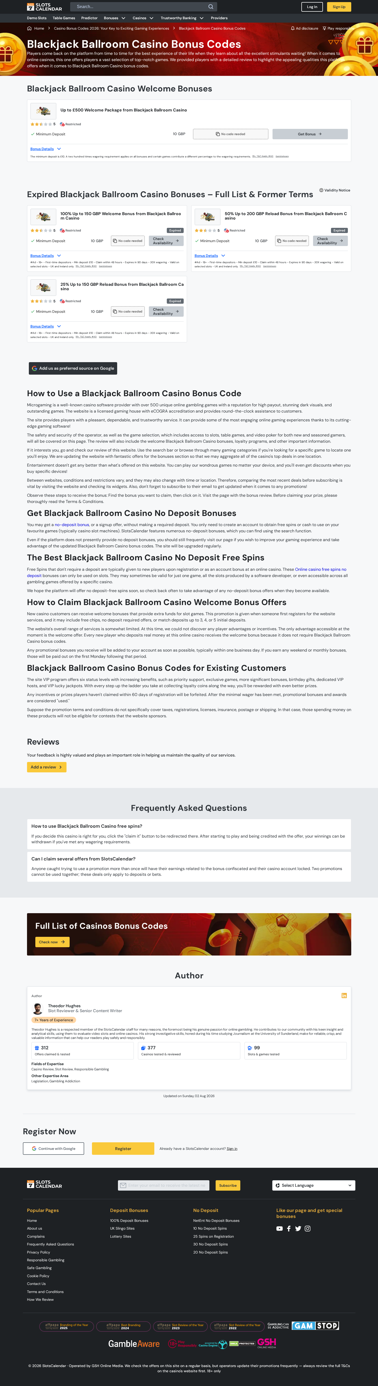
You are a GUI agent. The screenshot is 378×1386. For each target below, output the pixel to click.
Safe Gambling (39, 1267)
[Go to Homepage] (44, 7)
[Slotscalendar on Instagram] (309, 1228)
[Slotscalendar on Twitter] (299, 1228)
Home (32, 1220)
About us (34, 1228)
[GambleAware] (285, 156)
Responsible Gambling (45, 1260)
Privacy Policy (38, 1252)
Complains (36, 1236)
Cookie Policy (38, 1276)
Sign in (232, 1148)
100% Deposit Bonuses (129, 1220)
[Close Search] (211, 6)
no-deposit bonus (72, 524)
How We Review (40, 1299)
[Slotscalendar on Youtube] (281, 1228)
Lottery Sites (120, 1236)
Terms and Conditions (45, 1291)
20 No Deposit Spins (210, 1252)
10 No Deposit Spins (210, 1228)
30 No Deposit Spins (210, 1244)
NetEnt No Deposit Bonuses (216, 1220)
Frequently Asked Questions (50, 1244)
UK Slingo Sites (122, 1228)
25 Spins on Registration (213, 1236)
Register (123, 1148)
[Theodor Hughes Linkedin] (344, 995)
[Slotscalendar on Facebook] (290, 1228)
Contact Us (36, 1283)
